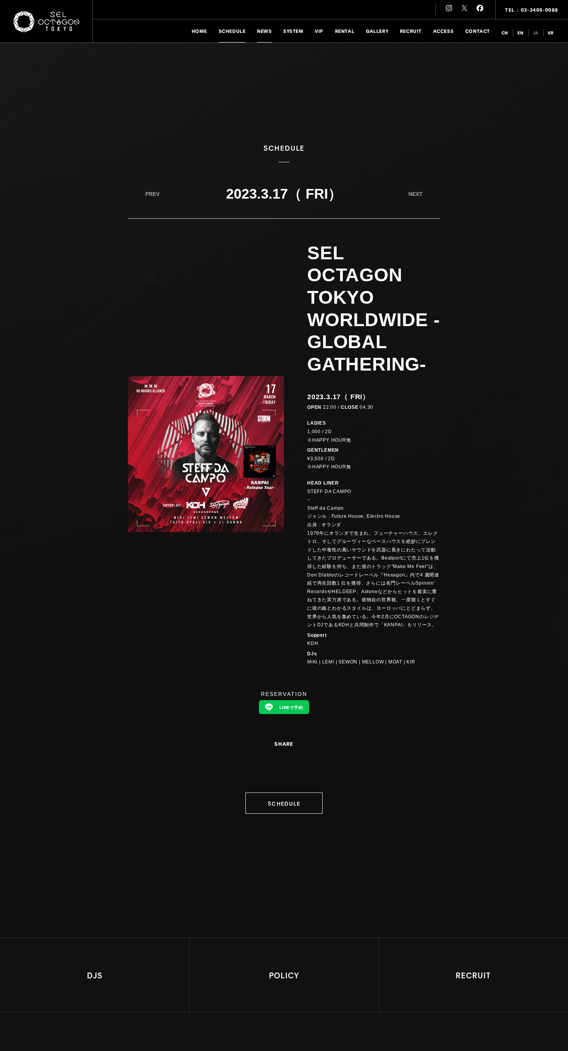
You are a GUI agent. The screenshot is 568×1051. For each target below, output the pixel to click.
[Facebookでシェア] (289, 759)
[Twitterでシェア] (279, 759)
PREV (152, 194)
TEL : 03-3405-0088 (531, 9)
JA (536, 32)
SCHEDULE (284, 803)
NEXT (415, 194)
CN (505, 32)
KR (551, 32)
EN (520, 32)
